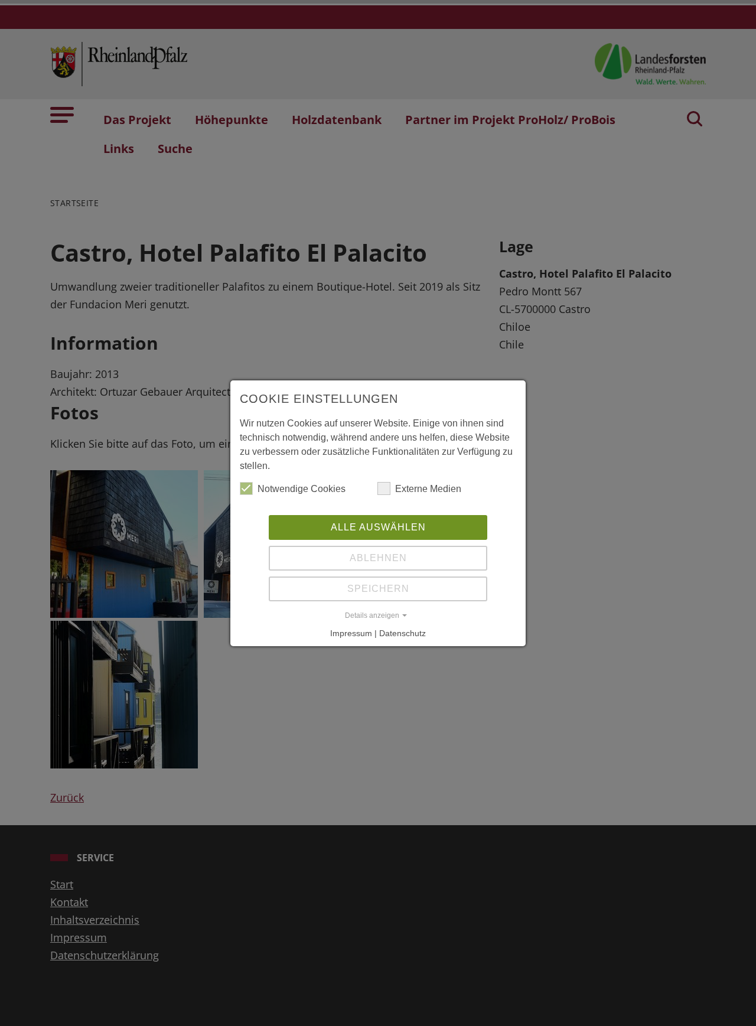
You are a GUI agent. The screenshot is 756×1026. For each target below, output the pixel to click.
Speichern (378, 589)
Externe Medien (428, 489)
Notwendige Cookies (302, 489)
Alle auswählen (378, 527)
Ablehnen (378, 558)
